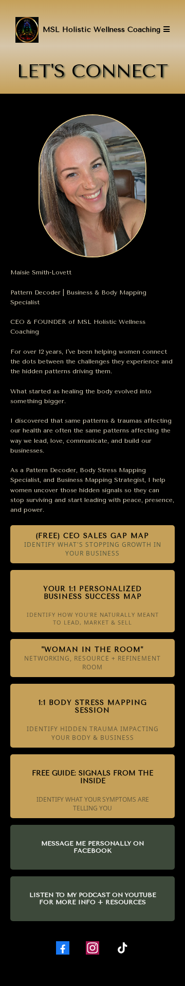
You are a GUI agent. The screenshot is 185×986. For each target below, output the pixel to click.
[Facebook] (63, 948)
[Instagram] (92, 948)
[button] (165, 30)
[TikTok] (122, 948)
